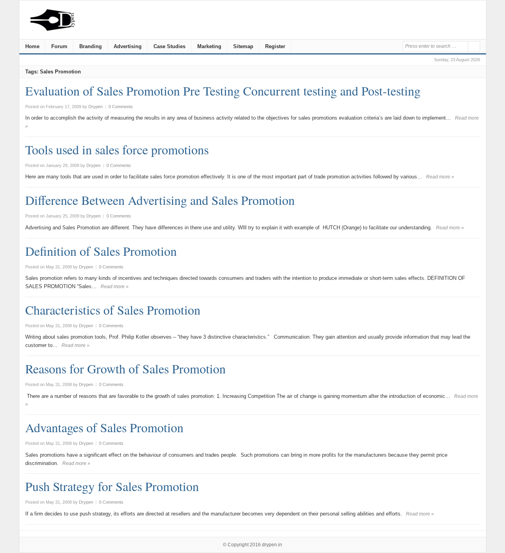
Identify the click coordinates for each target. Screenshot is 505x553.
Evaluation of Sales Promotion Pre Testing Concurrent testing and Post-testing (223, 90)
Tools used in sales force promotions (117, 149)
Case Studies (169, 46)
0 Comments (120, 106)
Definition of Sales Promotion (101, 250)
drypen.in (272, 544)
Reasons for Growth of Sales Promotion (125, 368)
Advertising (128, 46)
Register (275, 46)
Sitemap (243, 46)
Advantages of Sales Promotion (104, 427)
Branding (90, 46)
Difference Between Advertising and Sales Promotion (160, 199)
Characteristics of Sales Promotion (112, 309)
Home (32, 46)
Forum (59, 46)
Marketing (209, 46)
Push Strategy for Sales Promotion (112, 486)
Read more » (440, 177)
